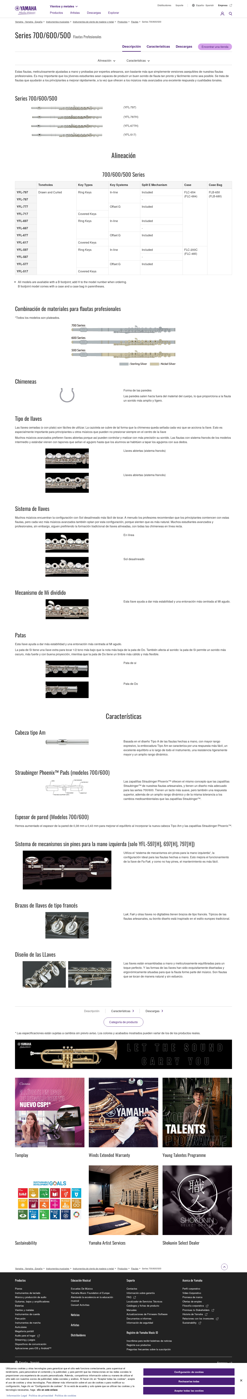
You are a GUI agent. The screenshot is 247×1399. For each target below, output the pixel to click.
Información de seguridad (140, 1322)
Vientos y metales (62, 6)
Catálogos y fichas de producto (143, 1305)
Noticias (75, 1315)
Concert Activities (80, 1305)
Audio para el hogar (25, 1335)
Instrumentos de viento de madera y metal (93, 21)
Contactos (132, 1288)
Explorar (113, 13)
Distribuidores (164, 5)
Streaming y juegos (25, 1339)
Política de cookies (65, 1395)
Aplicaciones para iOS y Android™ (33, 1348)
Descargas (94, 13)
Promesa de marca (192, 1297)
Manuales (132, 1310)
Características (158, 46)
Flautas (134, 21)
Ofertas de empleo (192, 1301)
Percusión (20, 1318)
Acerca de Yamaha (192, 1280)
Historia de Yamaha (192, 1314)
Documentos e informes (139, 1318)
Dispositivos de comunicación (30, 1344)
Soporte (179, 5)
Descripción (131, 46)
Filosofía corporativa (193, 1305)
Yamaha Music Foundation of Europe (90, 1293)
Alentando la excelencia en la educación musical (92, 1298)
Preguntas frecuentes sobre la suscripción (149, 1349)
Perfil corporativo (191, 1288)
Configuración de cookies (189, 1372)
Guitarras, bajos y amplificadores (32, 1301)
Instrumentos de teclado (27, 1293)
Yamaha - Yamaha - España (28, 21)
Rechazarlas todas (188, 1381)
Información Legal (17, 1395)
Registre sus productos (139, 1345)
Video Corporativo (191, 1293)
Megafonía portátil (24, 1331)
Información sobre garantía (141, 1293)
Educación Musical (81, 1280)
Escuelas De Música (82, 1288)
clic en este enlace (47, 1389)
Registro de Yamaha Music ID (142, 1332)
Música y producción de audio (30, 1297)
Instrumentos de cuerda (27, 1314)
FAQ (129, 1297)
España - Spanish (205, 5)
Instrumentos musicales (57, 21)
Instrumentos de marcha (28, 1322)
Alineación (104, 60)
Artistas (75, 13)
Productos (56, 13)
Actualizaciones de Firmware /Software (147, 1314)
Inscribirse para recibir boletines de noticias (149, 1340)
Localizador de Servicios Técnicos (144, 1301)
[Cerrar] (241, 1381)
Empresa (222, 5)
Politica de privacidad (41, 1395)
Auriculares (21, 1327)
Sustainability (189, 1322)
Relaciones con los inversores (198, 1318)
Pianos (18, 1288)
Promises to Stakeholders (196, 1310)
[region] (123, 1381)
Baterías (19, 1305)
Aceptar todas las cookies (189, 1390)
